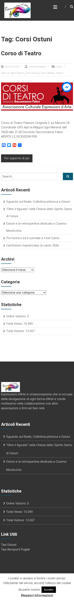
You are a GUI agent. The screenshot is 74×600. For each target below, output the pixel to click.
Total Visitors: (15, 331)
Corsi (59, 66)
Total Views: (14, 323)
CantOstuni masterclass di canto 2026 (32, 245)
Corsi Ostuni (32, 73)
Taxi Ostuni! (8, 545)
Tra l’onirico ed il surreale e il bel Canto (32, 238)
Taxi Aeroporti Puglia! (15, 549)
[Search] (68, 176)
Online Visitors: (16, 316)
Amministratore (37, 66)
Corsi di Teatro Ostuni (12, 73)
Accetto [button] (48, 589)
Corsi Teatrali (47, 73)
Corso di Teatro (21, 53)
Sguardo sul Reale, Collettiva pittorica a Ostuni (38, 201)
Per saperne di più (16, 158)
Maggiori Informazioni (37, 595)
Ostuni (59, 73)
